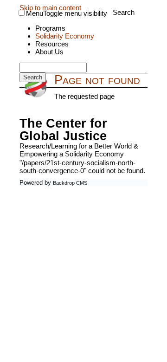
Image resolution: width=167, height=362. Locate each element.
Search (124, 12)
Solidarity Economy (64, 36)
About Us (49, 52)
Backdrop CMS (70, 183)
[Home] (36, 87)
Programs (50, 28)
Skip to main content (50, 8)
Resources (52, 44)
